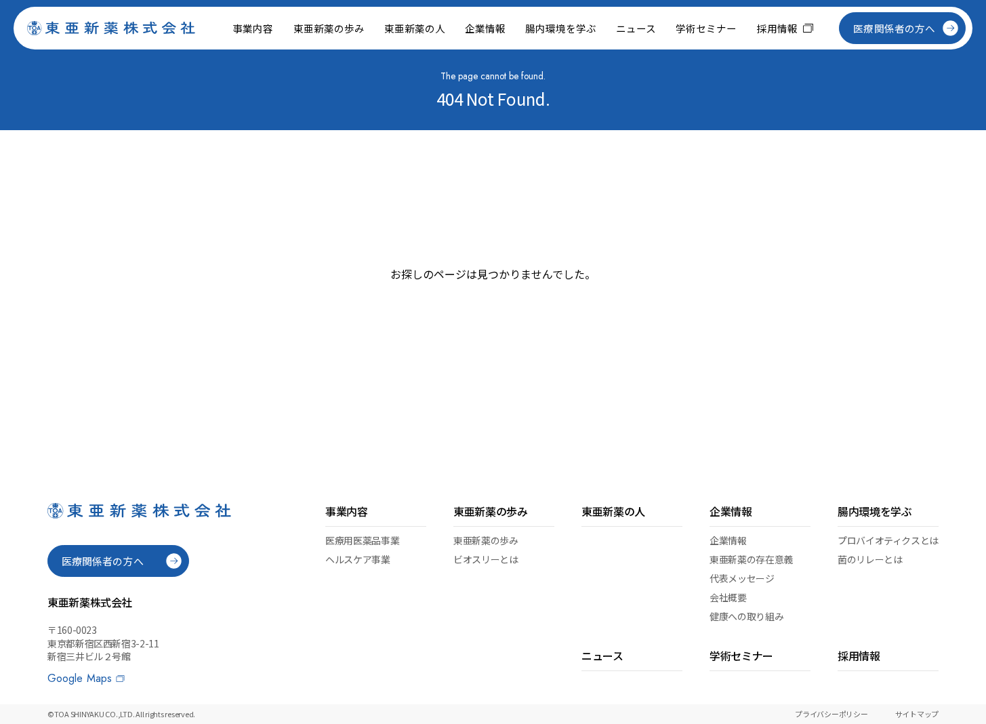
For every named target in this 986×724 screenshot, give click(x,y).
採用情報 (777, 28)
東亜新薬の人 (414, 28)
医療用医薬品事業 (362, 540)
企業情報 (728, 540)
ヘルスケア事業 (357, 559)
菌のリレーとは (870, 559)
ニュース (636, 28)
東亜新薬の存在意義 (751, 559)
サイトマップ (917, 713)
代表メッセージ (742, 578)
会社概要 (728, 597)
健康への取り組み (746, 616)
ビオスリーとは (485, 559)
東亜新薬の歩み (485, 540)
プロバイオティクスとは (888, 540)
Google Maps (79, 678)
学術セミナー (706, 28)
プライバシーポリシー (831, 713)
